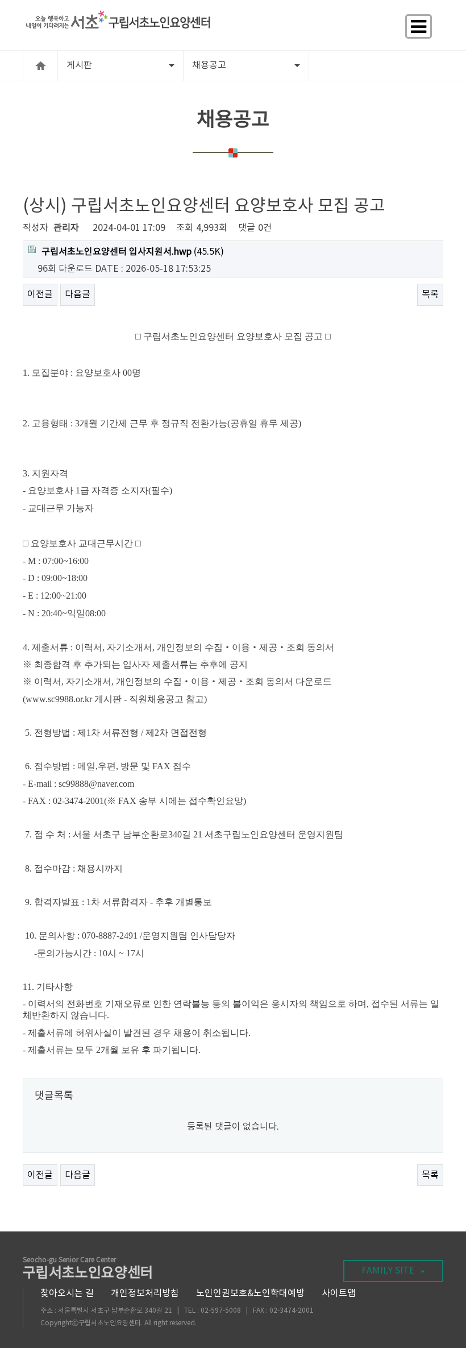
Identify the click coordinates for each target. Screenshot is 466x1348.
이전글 (40, 294)
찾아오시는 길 (67, 1293)
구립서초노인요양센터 (88, 1269)
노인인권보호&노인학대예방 (250, 1293)
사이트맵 (339, 1293)
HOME (40, 66)
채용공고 (209, 65)
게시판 (79, 65)
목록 (430, 294)
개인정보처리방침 (145, 1293)
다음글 (77, 294)
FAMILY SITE (388, 1271)
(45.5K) (132, 252)
